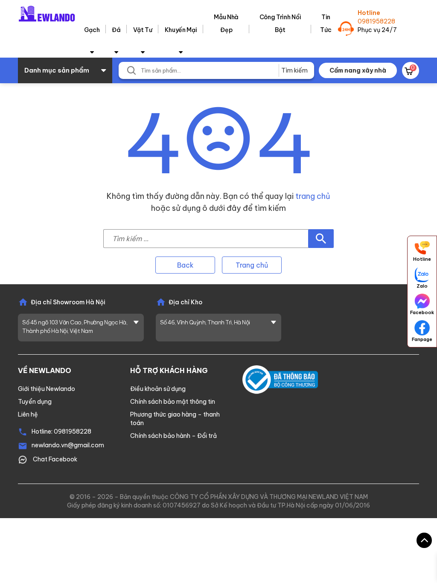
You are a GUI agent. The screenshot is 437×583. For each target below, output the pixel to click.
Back (185, 265)
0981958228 (376, 21)
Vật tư (142, 30)
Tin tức (325, 23)
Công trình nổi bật (280, 23)
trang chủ (312, 196)
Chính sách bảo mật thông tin (172, 401)
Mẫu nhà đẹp (226, 23)
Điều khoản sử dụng (158, 389)
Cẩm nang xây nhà (357, 70)
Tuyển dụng (35, 401)
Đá (116, 30)
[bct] (280, 379)
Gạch (91, 30)
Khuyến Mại (181, 30)
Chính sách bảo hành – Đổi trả (173, 436)
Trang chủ (252, 265)
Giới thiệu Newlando (46, 389)
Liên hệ (28, 414)
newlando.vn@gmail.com (68, 445)
